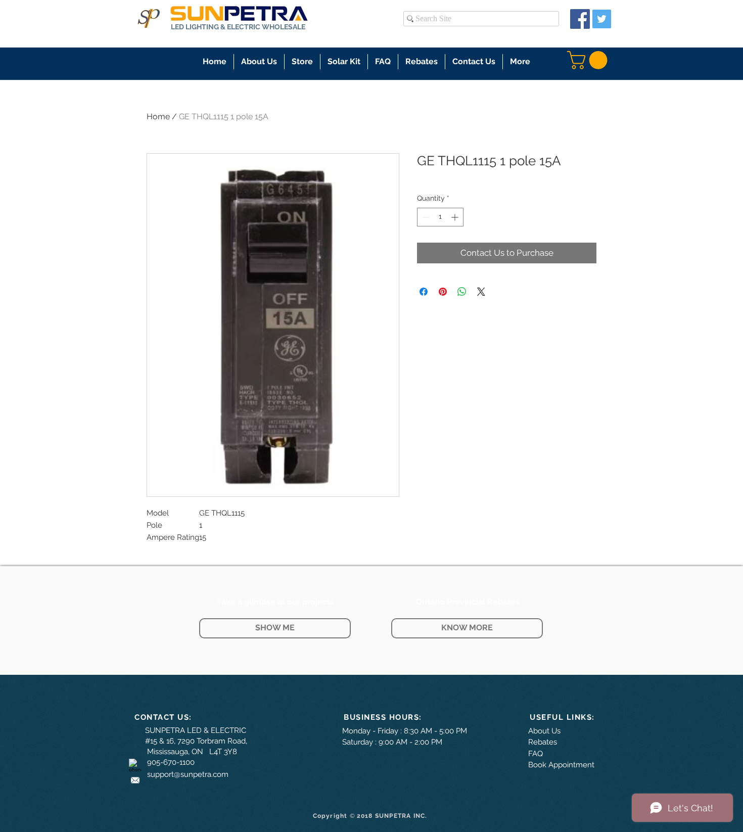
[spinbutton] (440, 217)
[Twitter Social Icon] (601, 19)
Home (158, 116)
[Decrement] (425, 217)
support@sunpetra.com (187, 774)
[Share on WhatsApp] (462, 292)
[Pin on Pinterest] (443, 292)
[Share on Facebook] (423, 292)
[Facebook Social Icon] (580, 19)
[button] (302, 61)
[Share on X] (481, 292)
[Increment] (455, 217)
